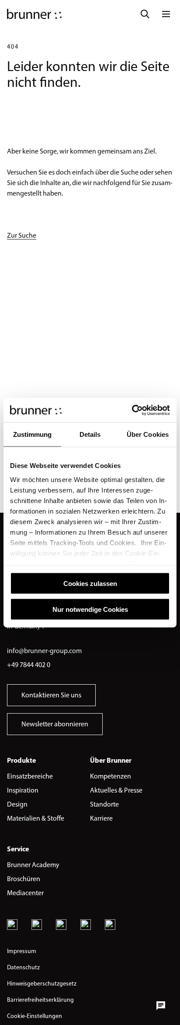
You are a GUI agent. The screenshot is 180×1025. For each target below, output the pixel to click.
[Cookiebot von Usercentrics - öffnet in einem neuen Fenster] (131, 410)
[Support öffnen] (161, 1005)
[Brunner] (34, 14)
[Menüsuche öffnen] (145, 14)
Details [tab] (90, 434)
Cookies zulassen (90, 583)
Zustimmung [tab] (32, 434)
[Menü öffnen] (166, 14)
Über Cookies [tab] (148, 434)
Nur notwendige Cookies (90, 609)
